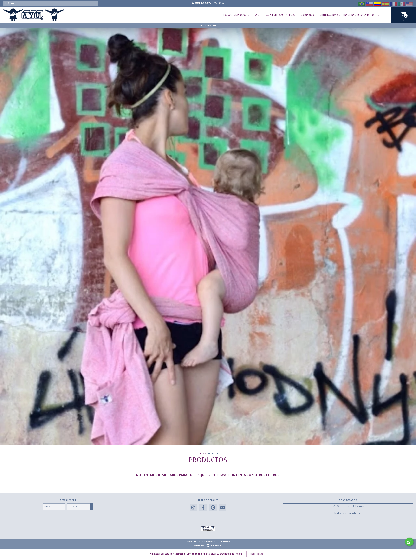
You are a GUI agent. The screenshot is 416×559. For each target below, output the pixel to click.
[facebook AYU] (203, 507)
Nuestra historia (208, 26)
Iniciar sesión (218, 3)
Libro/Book (307, 15)
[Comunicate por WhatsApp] (409, 542)
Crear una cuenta (203, 3)
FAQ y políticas (274, 15)
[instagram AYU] (193, 507)
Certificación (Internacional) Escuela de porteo (349, 15)
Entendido (256, 554)
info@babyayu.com (356, 506)
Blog (291, 15)
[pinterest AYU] (213, 507)
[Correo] (222, 507)
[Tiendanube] (208, 546)
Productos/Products (236, 15)
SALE (257, 15)
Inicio (201, 453)
